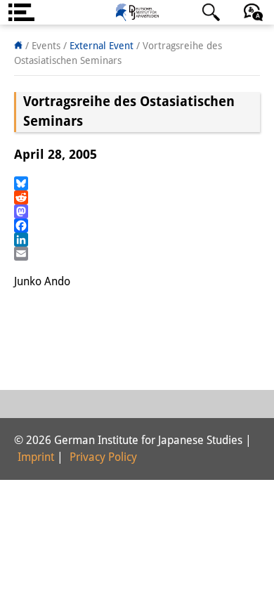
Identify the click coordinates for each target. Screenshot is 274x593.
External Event (101, 45)
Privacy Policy (103, 457)
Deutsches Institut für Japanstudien (137, 12)
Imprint (36, 457)
